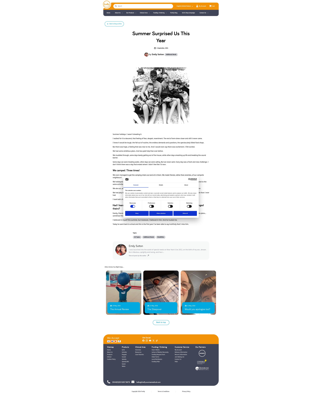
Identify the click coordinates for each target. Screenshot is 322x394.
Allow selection (161, 213)
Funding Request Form (158, 354)
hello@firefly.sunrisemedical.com (148, 382)
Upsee (124, 364)
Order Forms (155, 357)
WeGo (123, 366)
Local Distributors (157, 359)
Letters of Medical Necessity (160, 352)
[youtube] (150, 341)
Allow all (185, 213)
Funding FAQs (156, 361)
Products (109, 354)
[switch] (151, 206)
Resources (138, 352)
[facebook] (143, 341)
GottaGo (124, 352)
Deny (136, 213)
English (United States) (184, 6)
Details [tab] (161, 185)
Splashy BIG (125, 361)
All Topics (137, 237)
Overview (138, 350)
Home (108, 13)
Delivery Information (181, 352)
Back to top (161, 322)
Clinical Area (144, 13)
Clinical (109, 357)
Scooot (124, 357)
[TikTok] (157, 341)
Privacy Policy (186, 391)
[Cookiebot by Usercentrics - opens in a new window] (189, 179)
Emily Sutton (158, 55)
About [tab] (186, 185)
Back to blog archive (116, 24)
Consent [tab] (135, 185)
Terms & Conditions (163, 391)
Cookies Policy (111, 359)
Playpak (124, 354)
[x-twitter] (153, 341)
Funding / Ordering (159, 13)
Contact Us (203, 13)
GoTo (123, 350)
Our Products (130, 13)
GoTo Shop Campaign (188, 13)
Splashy (124, 359)
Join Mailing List (179, 357)
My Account (202, 6)
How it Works (156, 350)
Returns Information (181, 354)
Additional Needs (171, 54)
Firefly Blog (173, 13)
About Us (118, 13)
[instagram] (147, 341)
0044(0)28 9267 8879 (121, 382)
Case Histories (139, 354)
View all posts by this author (137, 255)
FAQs (176, 361)
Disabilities (160, 237)
